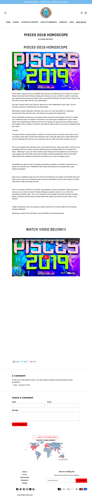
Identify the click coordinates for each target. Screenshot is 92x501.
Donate (24, 483)
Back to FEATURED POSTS (47, 437)
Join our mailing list (66, 472)
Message (15, 410)
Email (49, 402)
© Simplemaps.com (63, 459)
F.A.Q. (24, 474)
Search (24, 472)
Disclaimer (24, 480)
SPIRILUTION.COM (27, 495)
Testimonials (24, 477)
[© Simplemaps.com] (46, 451)
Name (14, 402)
